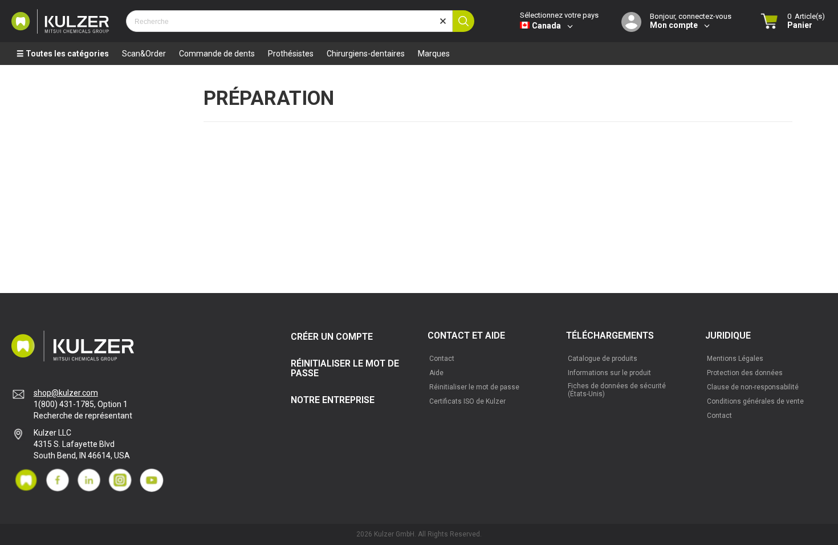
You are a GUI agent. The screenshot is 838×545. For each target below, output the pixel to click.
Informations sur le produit (609, 373)
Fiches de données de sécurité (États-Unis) (617, 390)
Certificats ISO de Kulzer (467, 401)
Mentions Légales (735, 359)
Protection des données (745, 373)
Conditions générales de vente (755, 401)
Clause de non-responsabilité (753, 387)
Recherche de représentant (83, 416)
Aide (436, 373)
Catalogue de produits (602, 359)
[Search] (463, 21)
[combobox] (289, 21)
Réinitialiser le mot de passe (474, 387)
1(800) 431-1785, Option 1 (81, 404)
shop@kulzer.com (66, 393)
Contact (441, 359)
